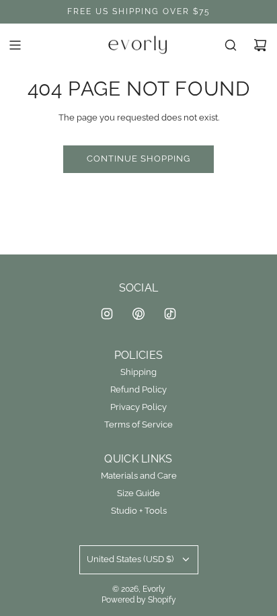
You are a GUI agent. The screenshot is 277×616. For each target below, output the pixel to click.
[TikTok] (170, 314)
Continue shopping (138, 158)
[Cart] (260, 45)
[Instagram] (107, 314)
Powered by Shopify (139, 600)
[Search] (230, 45)
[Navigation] (15, 45)
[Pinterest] (138, 314)
